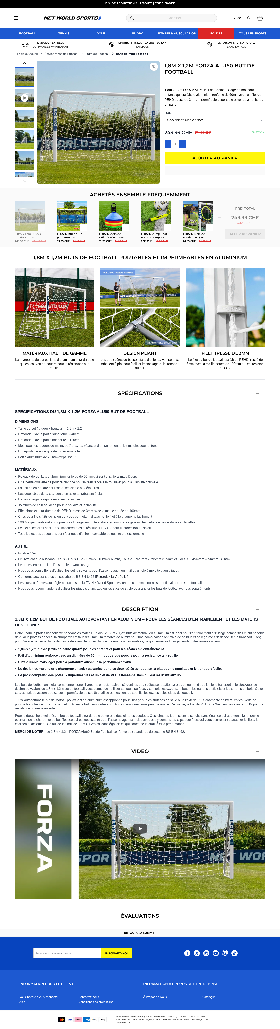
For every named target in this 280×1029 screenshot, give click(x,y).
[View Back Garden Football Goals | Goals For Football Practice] (24, 118)
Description (140, 609)
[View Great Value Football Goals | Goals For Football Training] (24, 160)
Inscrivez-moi (116, 953)
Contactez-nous (89, 997)
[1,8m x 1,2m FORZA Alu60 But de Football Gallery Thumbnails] (24, 122)
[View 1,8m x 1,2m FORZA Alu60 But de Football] (24, 77)
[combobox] (171, 18)
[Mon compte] (248, 18)
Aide (237, 18)
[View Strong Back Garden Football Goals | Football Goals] (24, 139)
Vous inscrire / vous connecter (38, 997)
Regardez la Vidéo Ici (111, 576)
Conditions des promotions (96, 1001)
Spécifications (140, 393)
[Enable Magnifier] (154, 67)
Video (140, 751)
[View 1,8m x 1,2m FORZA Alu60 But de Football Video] (24, 98)
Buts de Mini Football (132, 54)
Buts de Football (97, 54)
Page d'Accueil (27, 54)
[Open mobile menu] (16, 18)
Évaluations (140, 916)
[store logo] (72, 18)
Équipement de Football (61, 54)
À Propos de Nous (155, 997)
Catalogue (209, 997)
